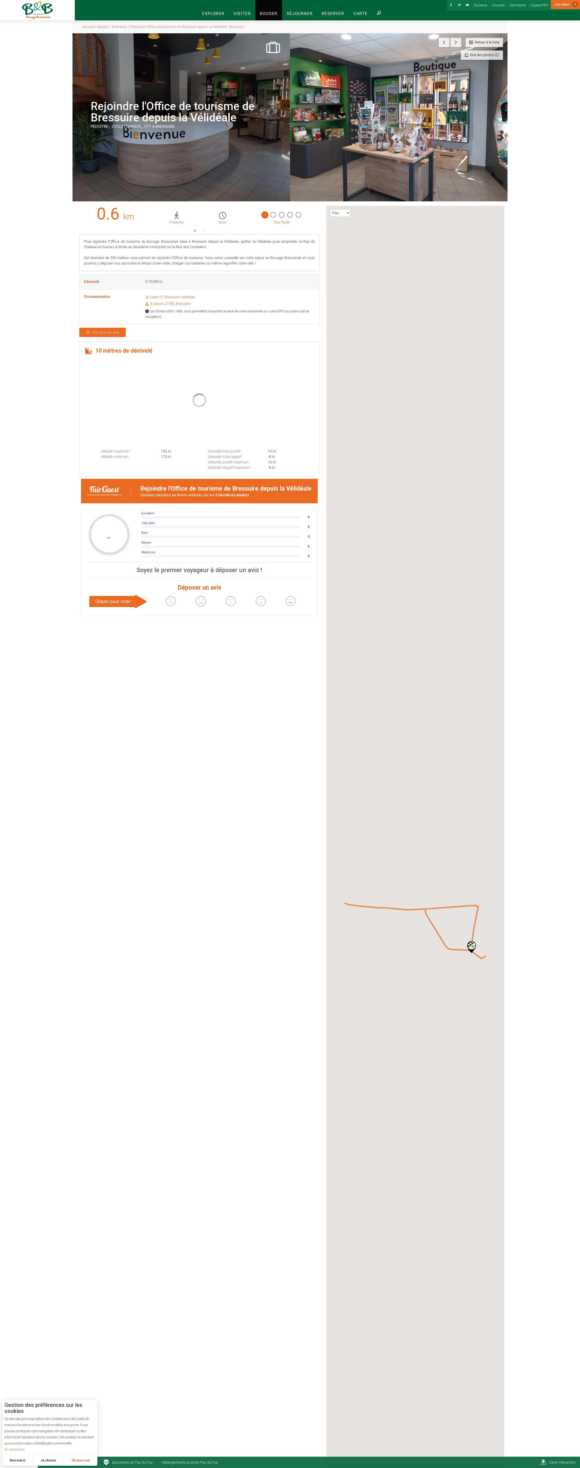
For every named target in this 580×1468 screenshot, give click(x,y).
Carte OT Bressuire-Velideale (172, 297)
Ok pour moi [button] (81, 1460)
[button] (213, 10)
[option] (199, 215)
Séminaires (518, 5)
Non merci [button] (17, 1460)
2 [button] (204, 230)
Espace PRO (540, 5)
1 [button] (194, 230)
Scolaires (480, 5)
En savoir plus (15, 1449)
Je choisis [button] (48, 1460)
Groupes (498, 5)
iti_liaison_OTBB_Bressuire (170, 303)
